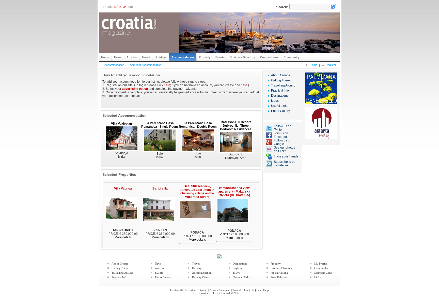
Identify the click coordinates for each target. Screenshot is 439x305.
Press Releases (279, 277)
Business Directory (281, 268)
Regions (237, 268)
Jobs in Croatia (279, 272)
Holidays (197, 268)
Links (317, 277)
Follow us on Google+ (282, 142)
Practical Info (280, 90)
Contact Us (176, 290)
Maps (275, 101)
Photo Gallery (280, 111)
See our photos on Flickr (284, 149)
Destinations (279, 95)
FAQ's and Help (259, 290)
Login (313, 64)
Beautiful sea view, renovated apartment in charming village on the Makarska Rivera (197, 191)
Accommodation (114, 64)
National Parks (241, 277)
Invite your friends (286, 156)
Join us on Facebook (281, 135)
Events (159, 272)
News (158, 263)
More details (123, 237)
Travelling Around (283, 85)
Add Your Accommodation (145, 64)
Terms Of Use (240, 290)
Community (321, 268)
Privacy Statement (219, 290)
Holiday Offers (201, 277)
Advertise (190, 290)
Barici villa (160, 188)
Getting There (280, 80)
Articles (159, 268)
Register (331, 64)
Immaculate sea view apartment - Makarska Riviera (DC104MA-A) (234, 191)
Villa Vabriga (123, 188)
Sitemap (202, 290)
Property (276, 263)
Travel (196, 263)
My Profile (320, 263)
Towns (236, 272)
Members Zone (323, 272)
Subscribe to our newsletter (285, 163)
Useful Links (279, 106)
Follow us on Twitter (282, 128)
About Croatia (280, 75)
